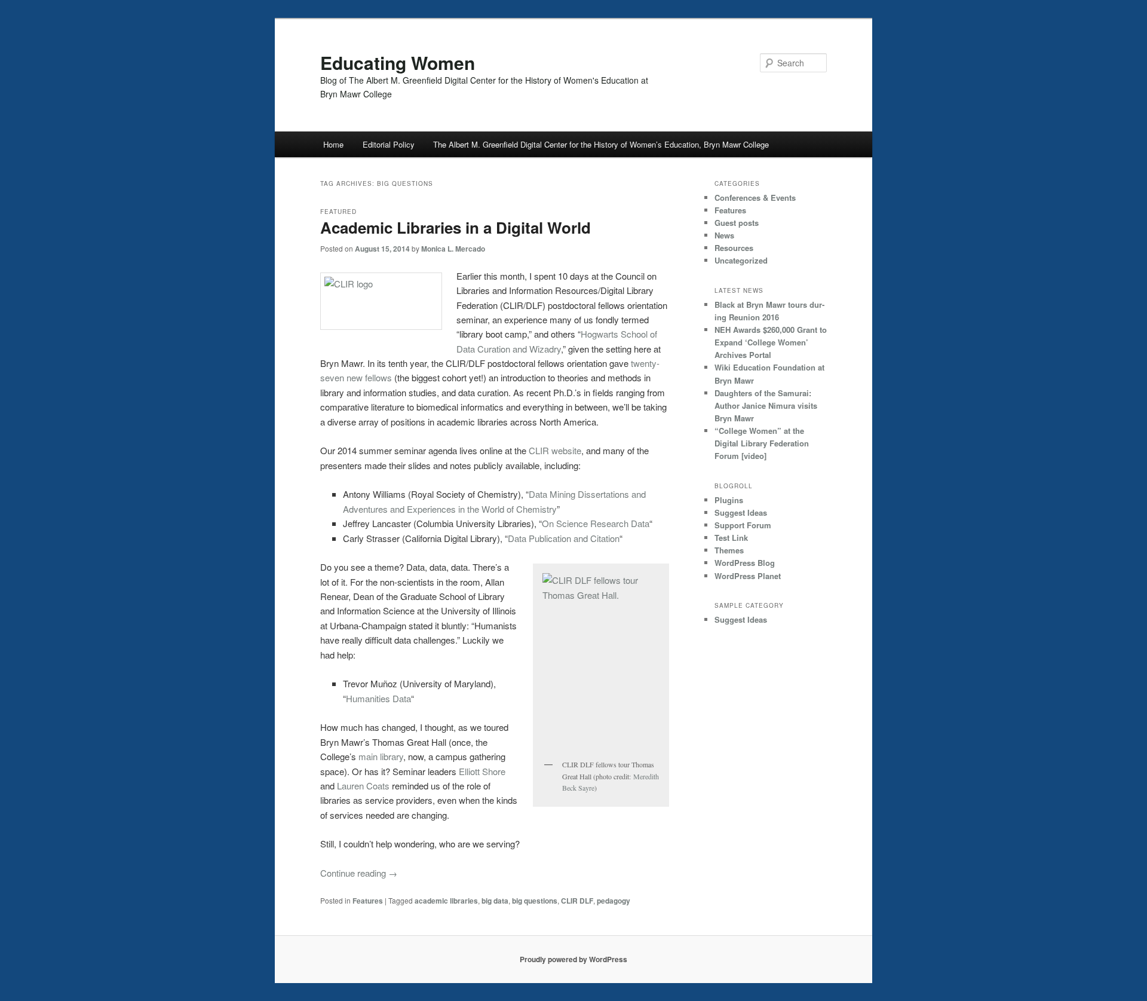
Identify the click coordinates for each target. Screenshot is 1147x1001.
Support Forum (742, 525)
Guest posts (736, 222)
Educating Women (397, 62)
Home (333, 144)
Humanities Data (378, 698)
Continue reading (358, 873)
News (724, 235)
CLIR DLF (577, 900)
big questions (534, 900)
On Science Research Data (595, 523)
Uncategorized (741, 260)
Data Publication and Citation (563, 538)
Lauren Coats (363, 785)
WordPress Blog (744, 562)
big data (495, 900)
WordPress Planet (747, 575)
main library (380, 756)
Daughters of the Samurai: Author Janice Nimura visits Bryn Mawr (765, 405)
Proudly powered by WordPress (573, 959)
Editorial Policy (389, 144)
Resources (733, 247)
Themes (729, 550)
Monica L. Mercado (453, 248)
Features (367, 900)
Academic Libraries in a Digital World (455, 227)
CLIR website (555, 450)
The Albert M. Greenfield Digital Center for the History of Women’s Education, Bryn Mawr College (601, 144)
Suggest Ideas (740, 512)
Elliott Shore (482, 771)
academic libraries (446, 900)
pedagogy (613, 900)
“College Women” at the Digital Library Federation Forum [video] (761, 443)
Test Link (731, 537)
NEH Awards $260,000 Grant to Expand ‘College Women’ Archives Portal (770, 342)
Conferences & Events (755, 197)
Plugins (728, 500)
